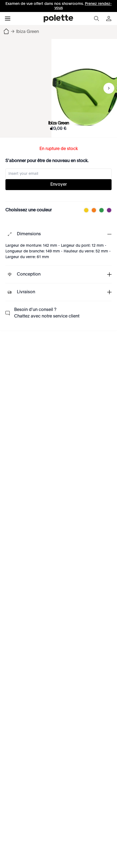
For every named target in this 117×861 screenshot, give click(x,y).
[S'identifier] (109, 18)
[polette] (58, 18)
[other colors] (85, 210)
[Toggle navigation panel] (7, 18)
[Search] (96, 18)
